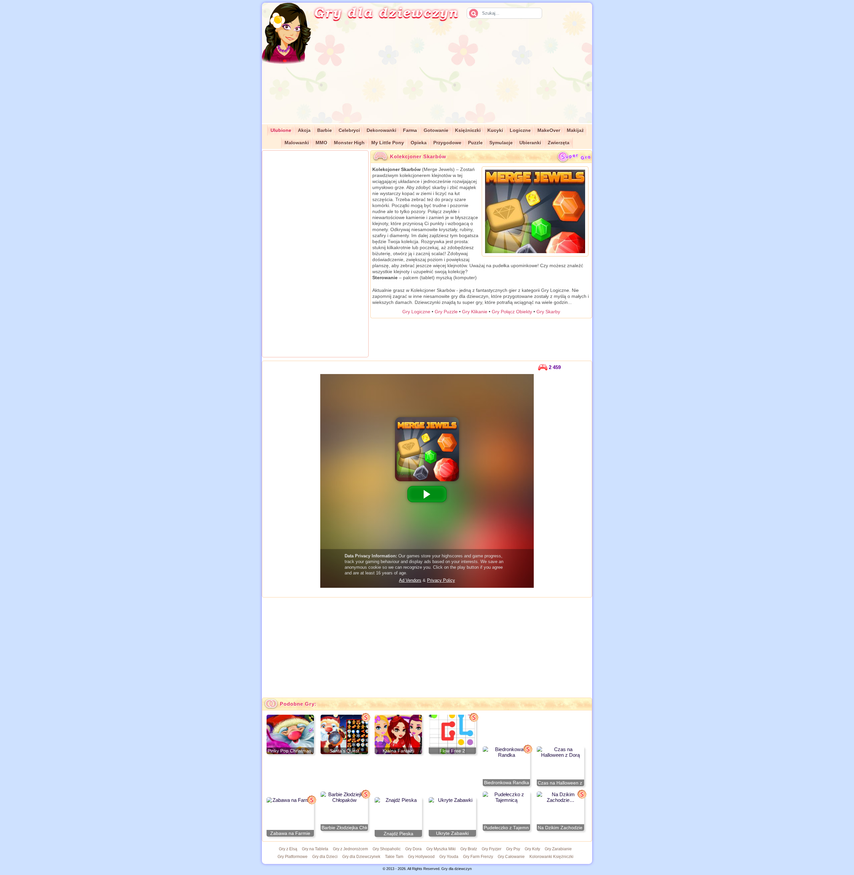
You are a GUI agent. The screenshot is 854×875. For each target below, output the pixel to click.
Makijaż (575, 130)
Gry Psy (513, 849)
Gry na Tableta (315, 849)
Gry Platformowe (293, 856)
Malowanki (297, 142)
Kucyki (495, 130)
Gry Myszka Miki (441, 849)
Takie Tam (394, 856)
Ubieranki (530, 142)
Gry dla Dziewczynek (361, 856)
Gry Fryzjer (491, 849)
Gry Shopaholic (387, 849)
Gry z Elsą (288, 849)
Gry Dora (413, 849)
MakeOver (548, 130)
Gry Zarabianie (558, 849)
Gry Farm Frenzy (478, 856)
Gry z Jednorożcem (350, 849)
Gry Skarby (548, 311)
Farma (410, 130)
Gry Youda (448, 856)
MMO (321, 142)
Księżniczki (468, 130)
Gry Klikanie (474, 311)
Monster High (349, 142)
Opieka (419, 142)
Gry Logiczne (416, 311)
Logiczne (520, 130)
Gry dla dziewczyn (386, 12)
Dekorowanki (381, 130)
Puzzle (475, 142)
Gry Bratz (468, 849)
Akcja (304, 130)
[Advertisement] (459, 76)
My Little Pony (387, 142)
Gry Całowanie (511, 856)
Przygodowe (447, 142)
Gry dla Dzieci (325, 856)
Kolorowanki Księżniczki (551, 856)
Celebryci (349, 130)
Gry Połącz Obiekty (512, 311)
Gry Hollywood (421, 856)
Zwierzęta (558, 142)
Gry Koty (532, 849)
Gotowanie (436, 130)
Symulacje (501, 142)
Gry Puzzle (446, 311)
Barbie (324, 130)
